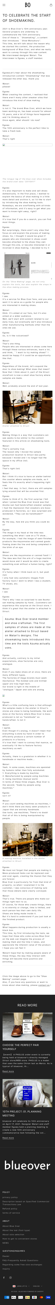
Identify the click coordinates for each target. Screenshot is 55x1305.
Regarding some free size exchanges (22, 1264)
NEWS (6, 1243)
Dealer (6, 1256)
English (36, 1286)
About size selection (13, 1234)
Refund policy (10, 1209)
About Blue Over (11, 1226)
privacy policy (10, 1197)
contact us (44, 985)
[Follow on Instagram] (10, 1277)
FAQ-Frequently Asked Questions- (21, 1260)
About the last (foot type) (16, 1230)
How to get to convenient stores (20, 1239)
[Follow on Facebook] (4, 1277)
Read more (8, 1071)
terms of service (11, 1213)
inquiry (6, 1269)
